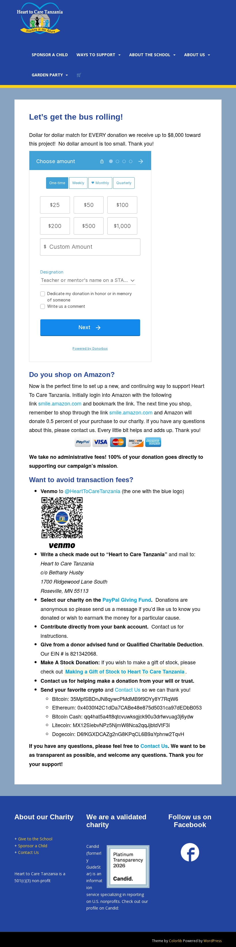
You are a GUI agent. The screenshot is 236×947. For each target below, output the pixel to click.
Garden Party (47, 75)
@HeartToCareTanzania (92, 491)
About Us (194, 54)
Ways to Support (96, 54)
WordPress (212, 940)
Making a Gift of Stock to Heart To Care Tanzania (124, 671)
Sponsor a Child (32, 845)
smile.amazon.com (59, 403)
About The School (149, 54)
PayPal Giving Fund (126, 599)
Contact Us (127, 689)
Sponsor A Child (50, 54)
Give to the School (35, 839)
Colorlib (175, 940)
